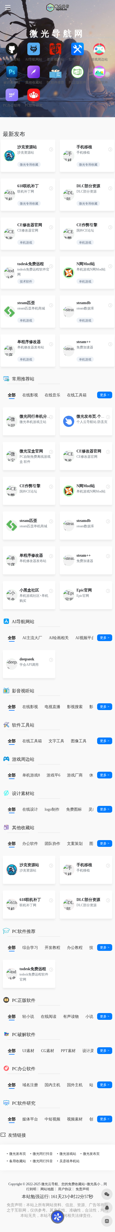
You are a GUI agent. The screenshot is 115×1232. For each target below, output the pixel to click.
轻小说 (28, 1016)
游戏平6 (53, 775)
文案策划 (75, 843)
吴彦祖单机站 (69, 1161)
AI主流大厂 (32, 638)
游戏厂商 (75, 775)
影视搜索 (75, 707)
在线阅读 (48, 1016)
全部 (12, 395)
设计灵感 (90, 1051)
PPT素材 (68, 1051)
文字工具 (56, 741)
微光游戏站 (67, 1153)
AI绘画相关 (59, 638)
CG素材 (47, 1051)
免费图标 (74, 809)
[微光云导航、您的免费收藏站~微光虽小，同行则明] (57, 8)
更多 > (104, 395)
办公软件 (30, 843)
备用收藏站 (17, 1161)
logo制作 (52, 809)
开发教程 (52, 947)
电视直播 (52, 707)
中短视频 (52, 1119)
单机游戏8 (31, 775)
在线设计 (30, 809)
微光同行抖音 (43, 1153)
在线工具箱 (77, 395)
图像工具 (79, 741)
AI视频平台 (85, 638)
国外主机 (75, 1085)
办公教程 (75, 947)
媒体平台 (30, 1119)
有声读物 (71, 1016)
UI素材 (28, 1051)
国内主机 (52, 1085)
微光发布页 (17, 1153)
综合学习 (30, 947)
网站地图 (47, 1189)
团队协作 (52, 843)
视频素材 (75, 1119)
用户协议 (64, 1189)
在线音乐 (52, 395)
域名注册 (30, 1085)
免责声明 (82, 1189)
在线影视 (30, 395)
